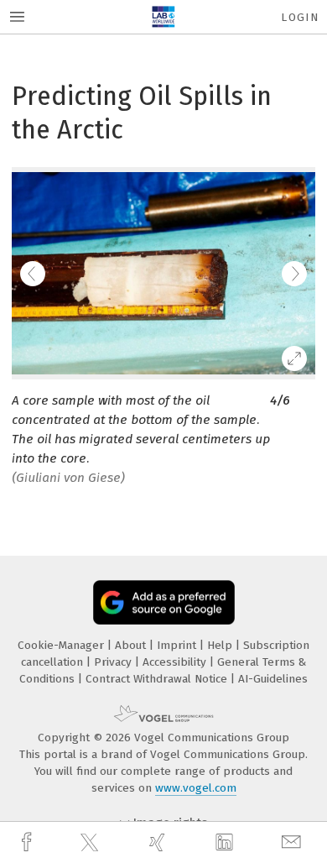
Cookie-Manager (62, 645)
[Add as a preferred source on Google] (164, 602)
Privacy (114, 662)
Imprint (178, 645)
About (132, 645)
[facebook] (28, 842)
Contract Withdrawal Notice (158, 679)
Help (221, 645)
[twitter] (91, 843)
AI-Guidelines (273, 679)
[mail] (293, 842)
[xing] (159, 842)
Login (300, 17)
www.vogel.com (195, 788)
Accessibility (176, 662)
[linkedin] (226, 843)
